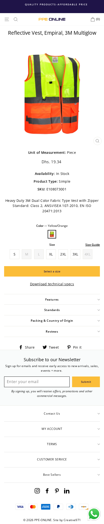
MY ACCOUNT (52, 429)
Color (52, 226)
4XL (87, 254)
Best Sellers (52, 475)
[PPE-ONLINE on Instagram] (37, 490)
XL (51, 254)
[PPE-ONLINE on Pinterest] (56, 490)
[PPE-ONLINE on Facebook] (47, 490)
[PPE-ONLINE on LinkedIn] (66, 490)
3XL (75, 254)
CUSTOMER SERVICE (52, 459)
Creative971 (72, 520)
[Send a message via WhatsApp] (94, 514)
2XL (63, 254)
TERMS (52, 444)
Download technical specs (52, 284)
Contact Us (52, 413)
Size (52, 245)
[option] (52, 4)
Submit (86, 382)
